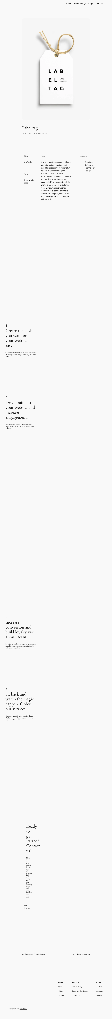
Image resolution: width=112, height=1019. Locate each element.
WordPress (23, 1009)
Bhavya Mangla (41, 133)
